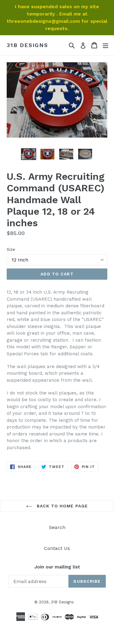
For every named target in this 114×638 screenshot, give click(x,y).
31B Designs (27, 45)
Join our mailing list (57, 567)
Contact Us (57, 548)
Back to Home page (61, 505)
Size (11, 249)
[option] (28, 154)
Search (57, 527)
